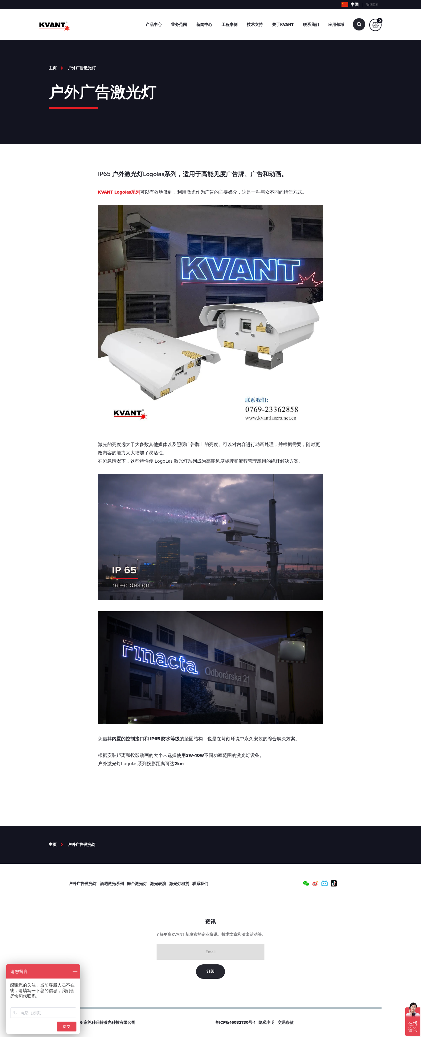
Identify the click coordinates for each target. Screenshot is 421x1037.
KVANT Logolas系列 (119, 192)
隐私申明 (267, 1022)
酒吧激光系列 (112, 883)
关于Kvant (283, 24)
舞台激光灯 (137, 883)
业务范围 (179, 24)
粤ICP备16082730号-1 (235, 1022)
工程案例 (230, 24)
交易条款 (286, 1022)
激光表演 (158, 883)
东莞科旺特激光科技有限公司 (110, 1022)
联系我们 (311, 24)
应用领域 (336, 24)
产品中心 (154, 24)
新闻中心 (204, 24)
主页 (53, 68)
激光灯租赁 (179, 883)
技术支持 (255, 24)
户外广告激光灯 (82, 68)
